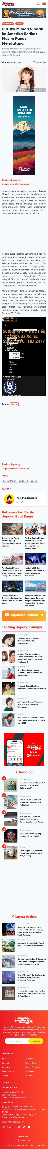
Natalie (14, 404)
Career (5, 1076)
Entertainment (8, 23)
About (4, 1059)
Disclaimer (29, 1071)
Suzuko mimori (9, 481)
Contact (5, 1063)
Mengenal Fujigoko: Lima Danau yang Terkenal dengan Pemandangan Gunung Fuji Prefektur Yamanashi (35, 601)
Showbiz (19, 23)
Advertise (6, 1067)
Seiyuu (34, 481)
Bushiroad (23, 481)
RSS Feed (29, 1076)
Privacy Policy (31, 1063)
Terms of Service (32, 1067)
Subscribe (35, 1041)
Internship (29, 1059)
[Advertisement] (24, 433)
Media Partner (8, 1071)
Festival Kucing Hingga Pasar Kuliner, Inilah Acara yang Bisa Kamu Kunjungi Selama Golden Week (35, 543)
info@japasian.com (16, 1122)
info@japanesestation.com (19, 1097)
